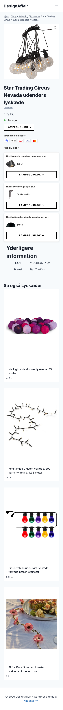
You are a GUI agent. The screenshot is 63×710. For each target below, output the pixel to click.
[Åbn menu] (56, 6)
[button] (55, 28)
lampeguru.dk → (18, 127)
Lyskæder (8, 107)
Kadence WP (31, 700)
